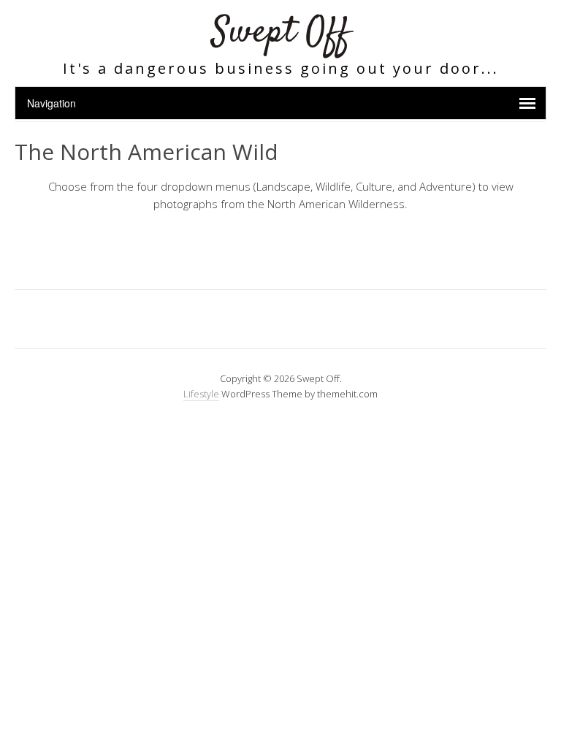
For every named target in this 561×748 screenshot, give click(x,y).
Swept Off (281, 32)
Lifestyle (201, 393)
